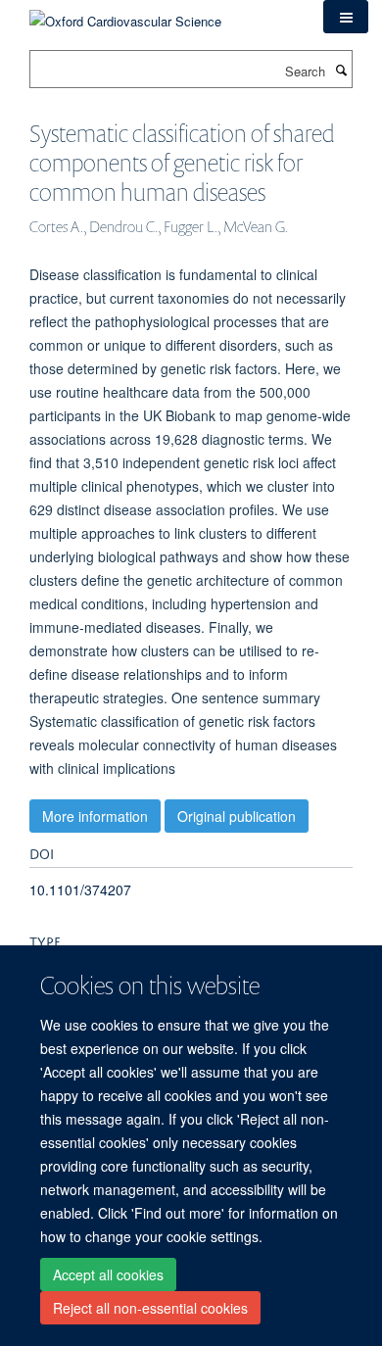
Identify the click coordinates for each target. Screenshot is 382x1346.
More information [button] (95, 816)
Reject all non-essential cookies (150, 1308)
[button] (345, 16)
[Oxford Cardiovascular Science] (125, 14)
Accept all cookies (108, 1274)
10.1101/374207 (80, 889)
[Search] (341, 69)
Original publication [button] (236, 816)
